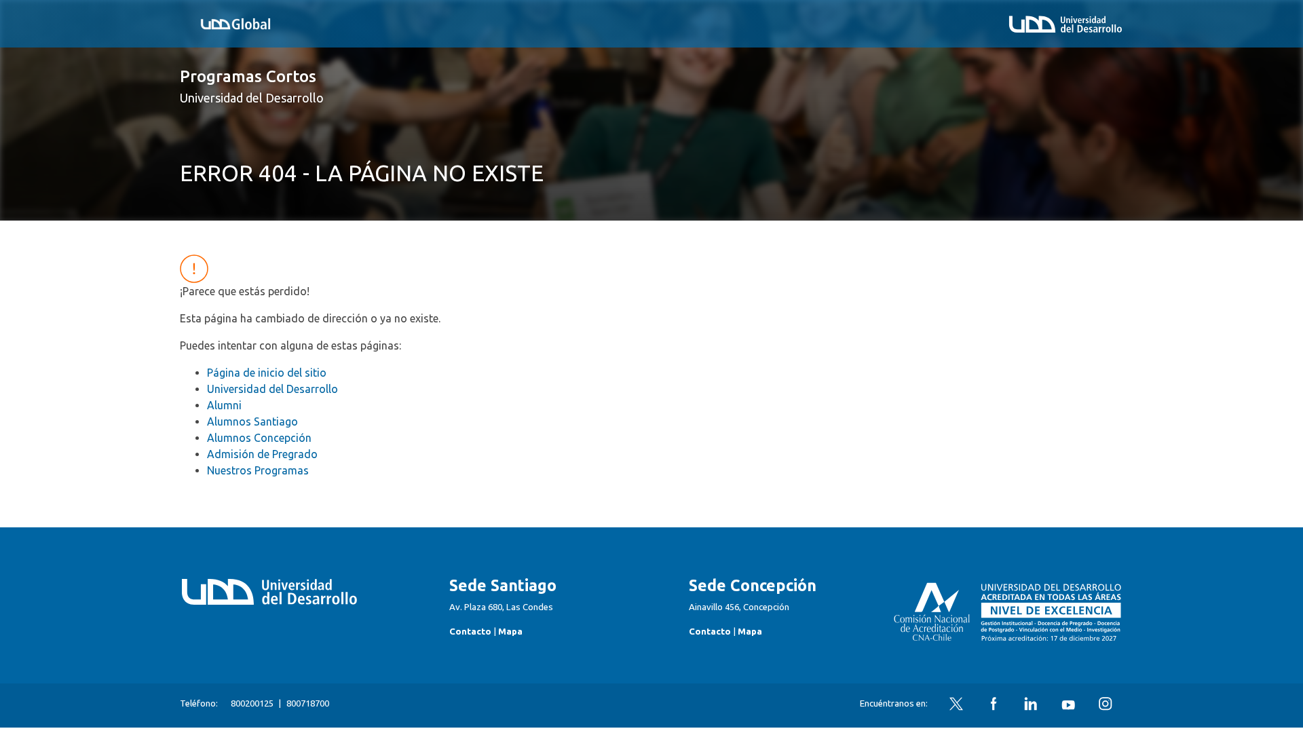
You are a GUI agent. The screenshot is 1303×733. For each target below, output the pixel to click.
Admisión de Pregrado (262, 454)
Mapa (510, 631)
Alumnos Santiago (252, 421)
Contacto (470, 631)
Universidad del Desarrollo (272, 389)
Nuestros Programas (258, 470)
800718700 (307, 703)
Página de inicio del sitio (266, 372)
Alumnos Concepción (259, 438)
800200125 (252, 703)
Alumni (224, 405)
